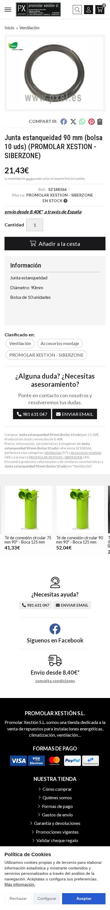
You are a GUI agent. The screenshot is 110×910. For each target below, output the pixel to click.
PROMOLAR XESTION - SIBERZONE (56, 457)
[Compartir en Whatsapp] (82, 121)
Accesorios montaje (86, 452)
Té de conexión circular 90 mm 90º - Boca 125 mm (79, 539)
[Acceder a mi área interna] (88, 9)
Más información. (20, 884)
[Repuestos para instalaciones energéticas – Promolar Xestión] (38, 9)
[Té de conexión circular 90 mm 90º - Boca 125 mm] (80, 509)
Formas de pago (57, 806)
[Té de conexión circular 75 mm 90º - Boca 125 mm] (28, 509)
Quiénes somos (57, 797)
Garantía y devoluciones (57, 823)
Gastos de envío (57, 814)
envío (29, 178)
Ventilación (52, 452)
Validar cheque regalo (57, 840)
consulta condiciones (55, 681)
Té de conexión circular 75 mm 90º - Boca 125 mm (28, 539)
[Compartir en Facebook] (63, 121)
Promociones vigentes (57, 831)
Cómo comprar (57, 789)
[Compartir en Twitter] (73, 121)
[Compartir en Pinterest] (91, 121)
